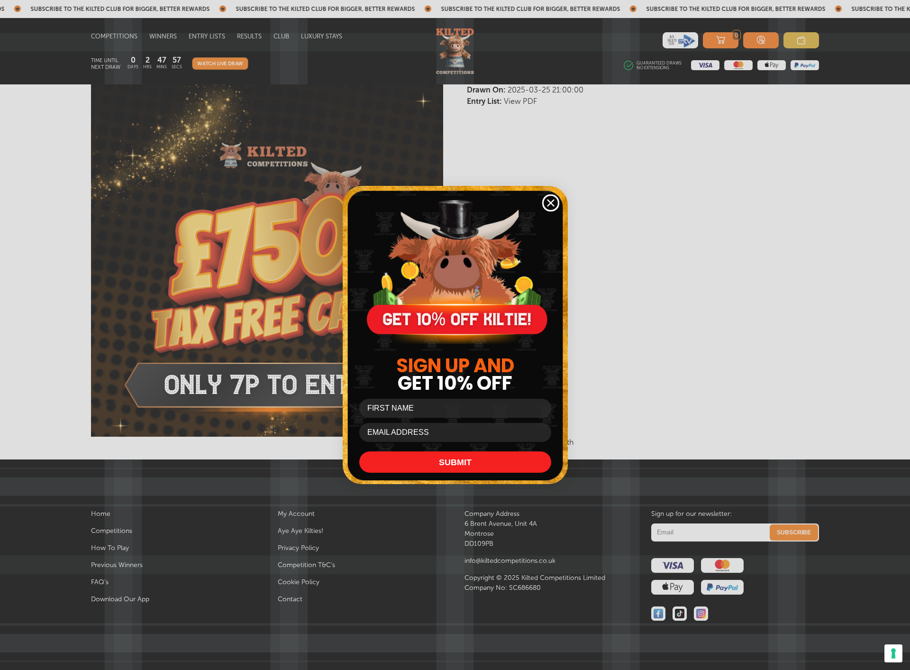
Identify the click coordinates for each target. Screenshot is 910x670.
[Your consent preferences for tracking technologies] (893, 653)
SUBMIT (455, 462)
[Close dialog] (550, 203)
